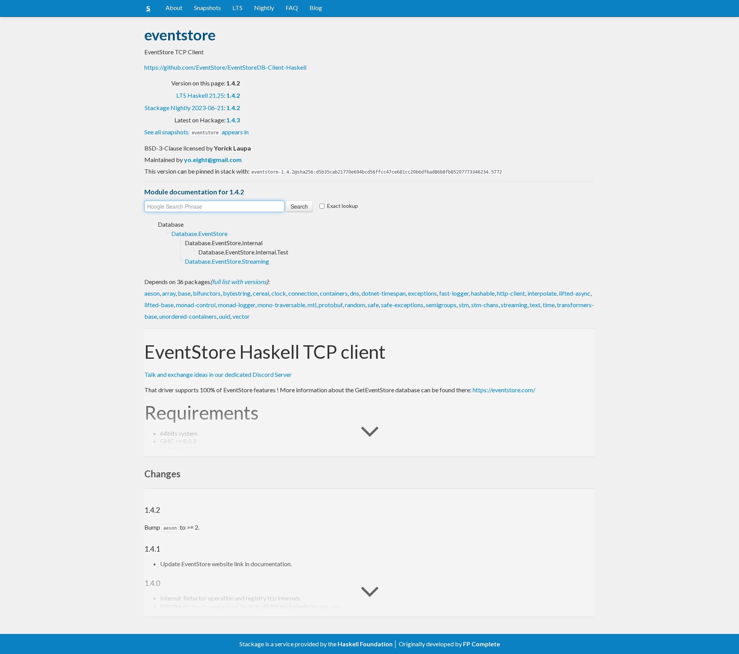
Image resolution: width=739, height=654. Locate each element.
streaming (514, 304)
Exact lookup (342, 205)
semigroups (441, 304)
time (549, 304)
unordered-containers (188, 316)
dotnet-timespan (383, 293)
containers (334, 293)
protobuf (331, 304)
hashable (483, 293)
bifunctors (207, 293)
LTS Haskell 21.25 (200, 95)
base (184, 293)
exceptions (422, 293)
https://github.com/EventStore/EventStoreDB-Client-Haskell (225, 67)
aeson (152, 293)
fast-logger (454, 293)
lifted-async (574, 293)
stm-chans (484, 304)
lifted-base (159, 304)
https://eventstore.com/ (504, 389)
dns (354, 293)
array (169, 293)
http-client (511, 293)
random (355, 304)
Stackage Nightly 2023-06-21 (184, 107)
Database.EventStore (199, 233)
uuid (224, 316)
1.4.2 (233, 95)
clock (278, 293)
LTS (237, 7)
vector (241, 316)
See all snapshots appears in (196, 131)
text (535, 304)
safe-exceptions (402, 304)
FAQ (292, 7)
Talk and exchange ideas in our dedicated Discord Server (218, 374)
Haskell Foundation (365, 643)
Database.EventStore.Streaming (227, 261)
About (174, 7)
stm (464, 304)
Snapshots (207, 7)
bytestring (237, 293)
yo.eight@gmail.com (213, 159)
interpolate (542, 293)
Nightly (264, 7)
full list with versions (239, 281)
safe (373, 304)
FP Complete (481, 643)
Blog (315, 7)
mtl (312, 304)
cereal (261, 293)
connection (303, 293)
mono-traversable (281, 304)
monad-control (196, 304)
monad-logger (236, 304)
